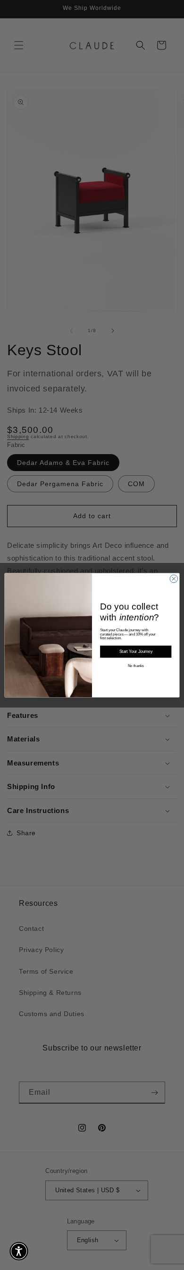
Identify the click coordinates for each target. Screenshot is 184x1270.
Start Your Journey (135, 651)
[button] (18, 1251)
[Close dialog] (174, 579)
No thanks (136, 666)
